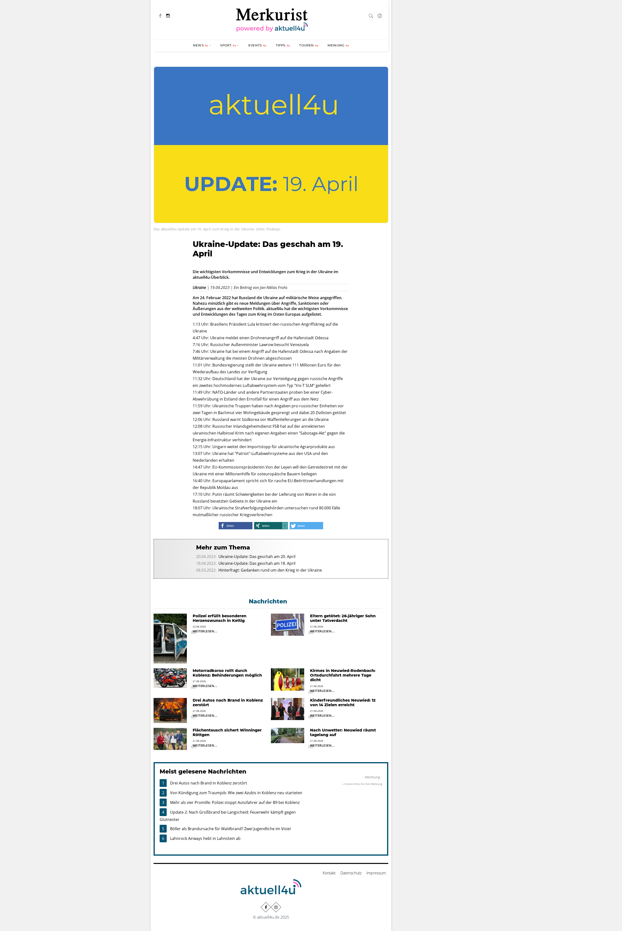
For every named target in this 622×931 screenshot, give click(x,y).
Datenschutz (351, 873)
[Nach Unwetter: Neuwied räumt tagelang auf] (287, 735)
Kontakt (329, 873)
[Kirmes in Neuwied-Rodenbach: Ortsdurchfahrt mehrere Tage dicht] (287, 679)
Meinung (338, 45)
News (200, 45)
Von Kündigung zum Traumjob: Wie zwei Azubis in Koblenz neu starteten (236, 792)
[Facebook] (160, 15)
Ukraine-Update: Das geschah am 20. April (256, 556)
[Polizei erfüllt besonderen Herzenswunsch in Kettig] (170, 638)
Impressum (376, 873)
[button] (235, 525)
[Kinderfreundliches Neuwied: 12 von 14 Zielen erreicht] (287, 708)
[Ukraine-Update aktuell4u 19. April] (271, 144)
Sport (228, 45)
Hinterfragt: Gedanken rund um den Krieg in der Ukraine (270, 570)
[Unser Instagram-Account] (276, 907)
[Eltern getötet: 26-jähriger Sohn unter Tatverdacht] (287, 624)
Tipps (283, 45)
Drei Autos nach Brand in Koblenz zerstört (208, 783)
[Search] (371, 15)
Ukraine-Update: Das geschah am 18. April (256, 563)
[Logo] (272, 19)
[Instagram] (168, 15)
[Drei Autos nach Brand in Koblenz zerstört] (170, 710)
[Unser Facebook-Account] (266, 907)
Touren (308, 45)
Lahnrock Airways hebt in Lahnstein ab (205, 838)
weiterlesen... (205, 631)
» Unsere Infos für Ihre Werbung (362, 784)
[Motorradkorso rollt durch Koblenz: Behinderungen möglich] (170, 677)
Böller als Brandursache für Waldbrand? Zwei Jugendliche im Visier (230, 828)
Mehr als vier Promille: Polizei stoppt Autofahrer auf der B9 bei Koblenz (235, 802)
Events (257, 45)
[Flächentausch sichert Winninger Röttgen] (170, 738)
